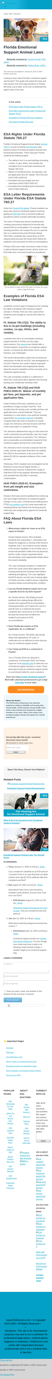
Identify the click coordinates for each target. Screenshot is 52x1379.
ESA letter (17, 214)
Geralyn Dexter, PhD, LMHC (25, 60)
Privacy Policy (33, 1327)
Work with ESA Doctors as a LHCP (41, 1255)
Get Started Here (7, 1375)
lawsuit (24, 344)
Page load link (6, 1360)
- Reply (41, 867)
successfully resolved (24, 418)
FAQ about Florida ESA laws (21, 122)
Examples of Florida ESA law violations (26, 118)
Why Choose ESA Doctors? (28, 1299)
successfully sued (17, 505)
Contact (40, 1307)
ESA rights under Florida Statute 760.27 (26, 107)
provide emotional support (32, 677)
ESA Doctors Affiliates (28, 1310)
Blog (38, 1303)
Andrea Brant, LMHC (26, 65)
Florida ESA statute (21, 208)
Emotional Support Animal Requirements (26, 788)
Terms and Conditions (28, 1314)
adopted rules (28, 663)
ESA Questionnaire (26, 1303)
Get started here (26, 689)
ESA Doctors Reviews (24, 1307)
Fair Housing (31, 147)
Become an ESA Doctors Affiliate (41, 1266)
